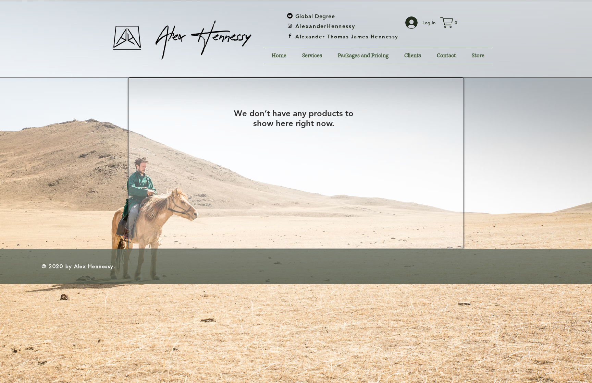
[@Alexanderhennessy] (290, 25)
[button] (448, 22)
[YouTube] (290, 16)
